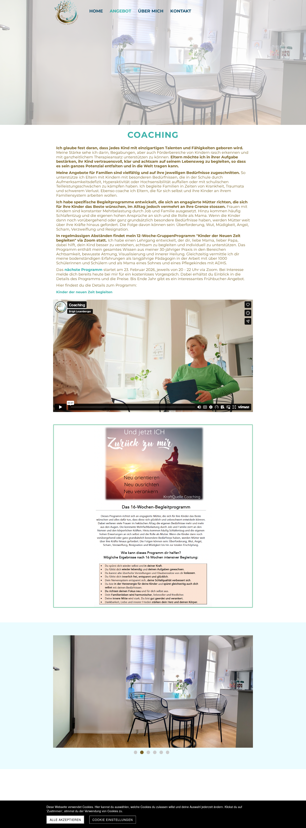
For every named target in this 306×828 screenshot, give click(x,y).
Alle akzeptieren (65, 820)
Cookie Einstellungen (112, 820)
